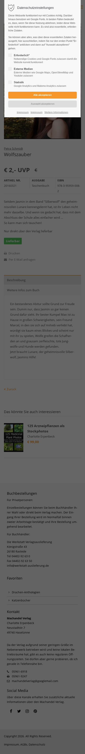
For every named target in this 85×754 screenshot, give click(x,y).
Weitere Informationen (56, 112)
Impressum (23, 112)
